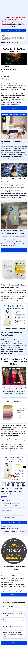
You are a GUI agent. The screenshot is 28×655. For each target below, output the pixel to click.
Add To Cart (14, 108)
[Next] (24, 467)
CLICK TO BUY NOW (14, 522)
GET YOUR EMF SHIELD (14, 30)
